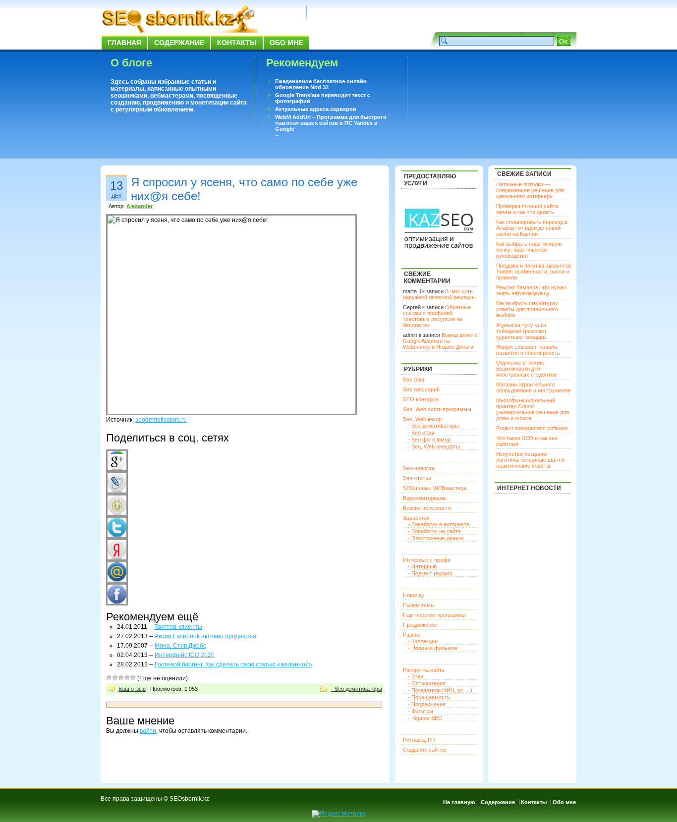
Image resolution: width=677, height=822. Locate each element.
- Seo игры (421, 433)
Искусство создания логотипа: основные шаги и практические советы (530, 460)
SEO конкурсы (421, 399)
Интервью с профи (427, 560)
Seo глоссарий (421, 389)
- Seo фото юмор (429, 439)
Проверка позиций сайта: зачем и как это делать (528, 209)
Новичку (413, 595)
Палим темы (419, 605)
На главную (459, 802)
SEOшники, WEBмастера (434, 488)
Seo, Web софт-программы (437, 409)
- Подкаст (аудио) (430, 573)
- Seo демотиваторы (356, 689)
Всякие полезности (427, 508)
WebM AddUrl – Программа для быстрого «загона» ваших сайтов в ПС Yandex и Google (331, 123)
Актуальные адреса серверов (315, 109)
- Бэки (415, 676)
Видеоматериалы (425, 498)
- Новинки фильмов (432, 648)
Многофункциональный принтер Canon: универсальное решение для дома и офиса (532, 409)
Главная (124, 43)
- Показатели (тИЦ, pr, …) (440, 690)
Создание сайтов (424, 750)
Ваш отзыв (132, 689)
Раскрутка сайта (424, 670)
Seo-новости (419, 468)
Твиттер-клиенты (178, 626)
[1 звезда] (109, 677)
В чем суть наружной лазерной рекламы (439, 294)
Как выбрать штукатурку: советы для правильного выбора (528, 309)
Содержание (179, 43)
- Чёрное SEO (425, 718)
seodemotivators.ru (161, 419)
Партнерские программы (434, 615)
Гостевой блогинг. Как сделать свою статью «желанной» (233, 664)
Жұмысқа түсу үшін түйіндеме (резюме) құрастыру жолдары (521, 331)
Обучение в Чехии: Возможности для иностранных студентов (526, 369)
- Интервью (422, 566)
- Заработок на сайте (434, 531)
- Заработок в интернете (438, 524)
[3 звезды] (121, 677)
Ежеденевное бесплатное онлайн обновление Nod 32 (321, 84)
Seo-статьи (417, 478)
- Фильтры (420, 711)
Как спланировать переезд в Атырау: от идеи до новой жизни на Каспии (531, 228)
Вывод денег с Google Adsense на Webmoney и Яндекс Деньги (440, 341)
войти (148, 730)
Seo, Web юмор (422, 419)
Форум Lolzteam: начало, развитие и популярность (528, 350)
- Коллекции (423, 641)
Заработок (416, 518)
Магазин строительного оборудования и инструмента (533, 387)
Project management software (532, 428)
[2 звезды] (115, 677)
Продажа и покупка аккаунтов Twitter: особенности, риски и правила (533, 271)
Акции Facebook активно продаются (205, 636)
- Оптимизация (427, 683)
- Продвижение (427, 704)
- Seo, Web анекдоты (434, 446)
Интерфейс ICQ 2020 (185, 655)
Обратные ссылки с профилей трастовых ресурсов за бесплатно (437, 316)
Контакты (237, 43)
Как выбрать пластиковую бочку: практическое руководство (529, 250)
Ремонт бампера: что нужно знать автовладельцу (531, 290)
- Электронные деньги (435, 538)
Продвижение (420, 625)
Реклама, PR (419, 740)
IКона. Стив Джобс (180, 645)
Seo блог (414, 380)
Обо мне (286, 43)
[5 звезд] (133, 677)
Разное (412, 635)
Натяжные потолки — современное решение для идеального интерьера (530, 190)
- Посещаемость (429, 697)
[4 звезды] (127, 677)
